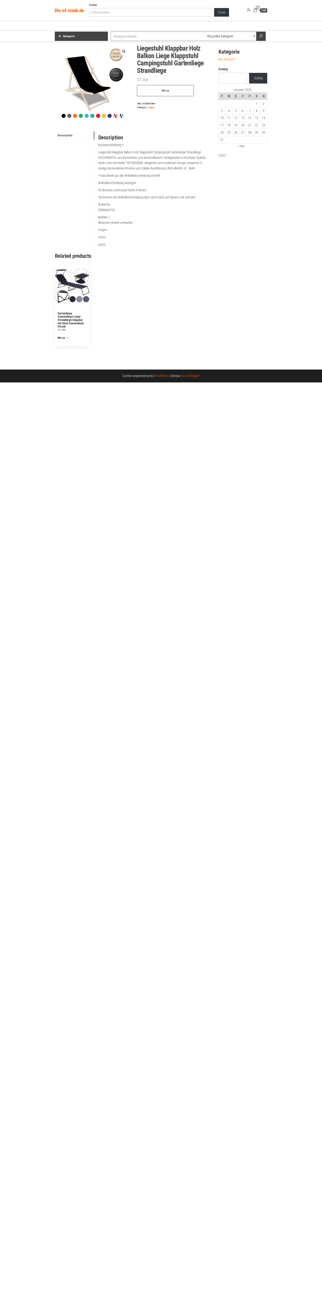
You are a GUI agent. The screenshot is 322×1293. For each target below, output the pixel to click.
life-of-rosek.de (69, 10)
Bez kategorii (226, 59)
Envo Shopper (190, 376)
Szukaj (93, 5)
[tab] (74, 136)
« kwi (241, 146)
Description (65, 135)
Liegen (150, 107)
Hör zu (165, 90)
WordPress (162, 376)
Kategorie (69, 36)
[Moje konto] (248, 10)
